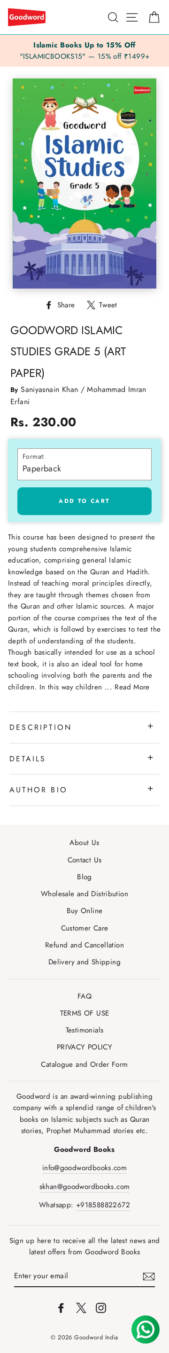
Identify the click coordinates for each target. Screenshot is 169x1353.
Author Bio (38, 789)
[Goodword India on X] (81, 1307)
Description (40, 727)
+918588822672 (103, 1205)
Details (27, 758)
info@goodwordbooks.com (84, 1168)
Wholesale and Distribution (84, 894)
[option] (84, 51)
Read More (132, 687)
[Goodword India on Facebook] (61, 1307)
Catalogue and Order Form (84, 1064)
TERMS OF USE (84, 1013)
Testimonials (85, 1030)
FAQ (84, 996)
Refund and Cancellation (84, 945)
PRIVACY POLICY (84, 1047)
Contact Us (85, 860)
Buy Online (85, 911)
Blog (84, 877)
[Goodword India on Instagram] (101, 1307)
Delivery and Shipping (84, 962)
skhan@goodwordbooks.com (84, 1186)
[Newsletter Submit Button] (149, 1276)
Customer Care (84, 928)
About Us (84, 842)
